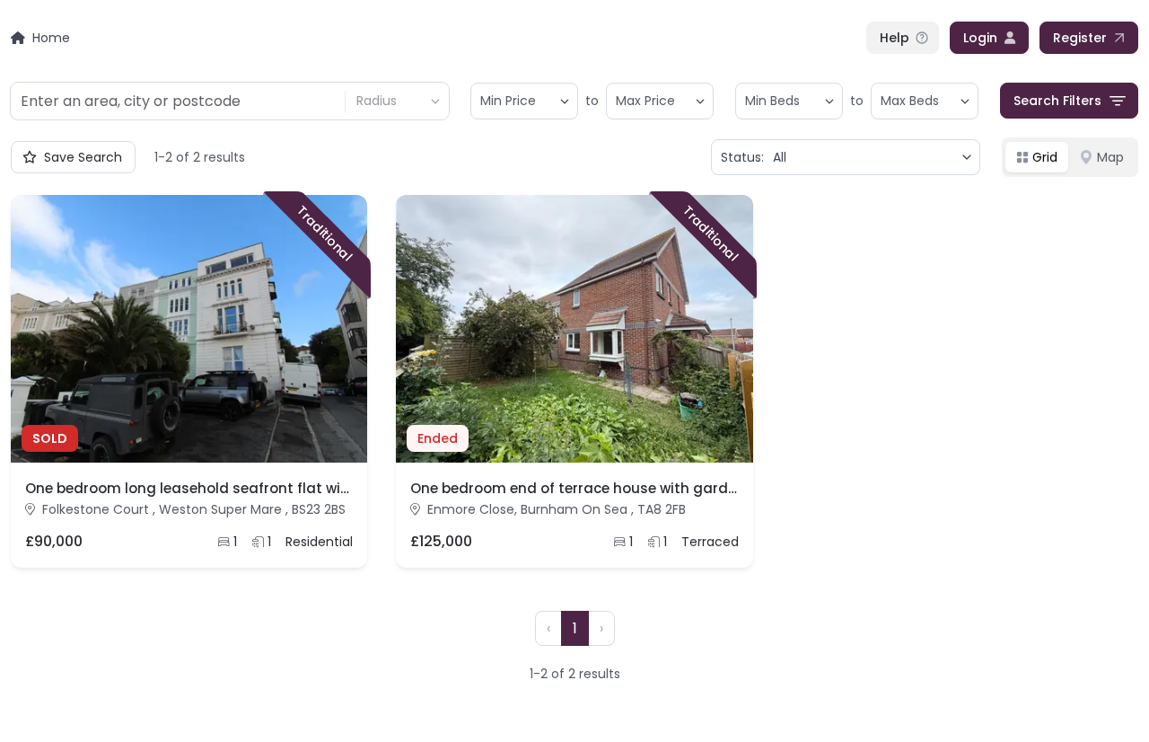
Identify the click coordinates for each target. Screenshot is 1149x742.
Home (51, 38)
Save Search (83, 157)
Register (1080, 38)
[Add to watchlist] (340, 436)
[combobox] (177, 101)
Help (894, 38)
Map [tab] (1110, 157)
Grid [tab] (1044, 157)
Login (980, 38)
